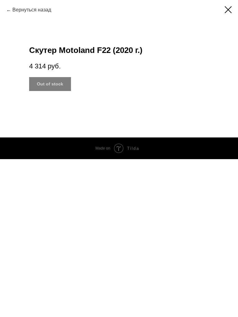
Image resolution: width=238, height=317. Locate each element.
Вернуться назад (31, 9)
